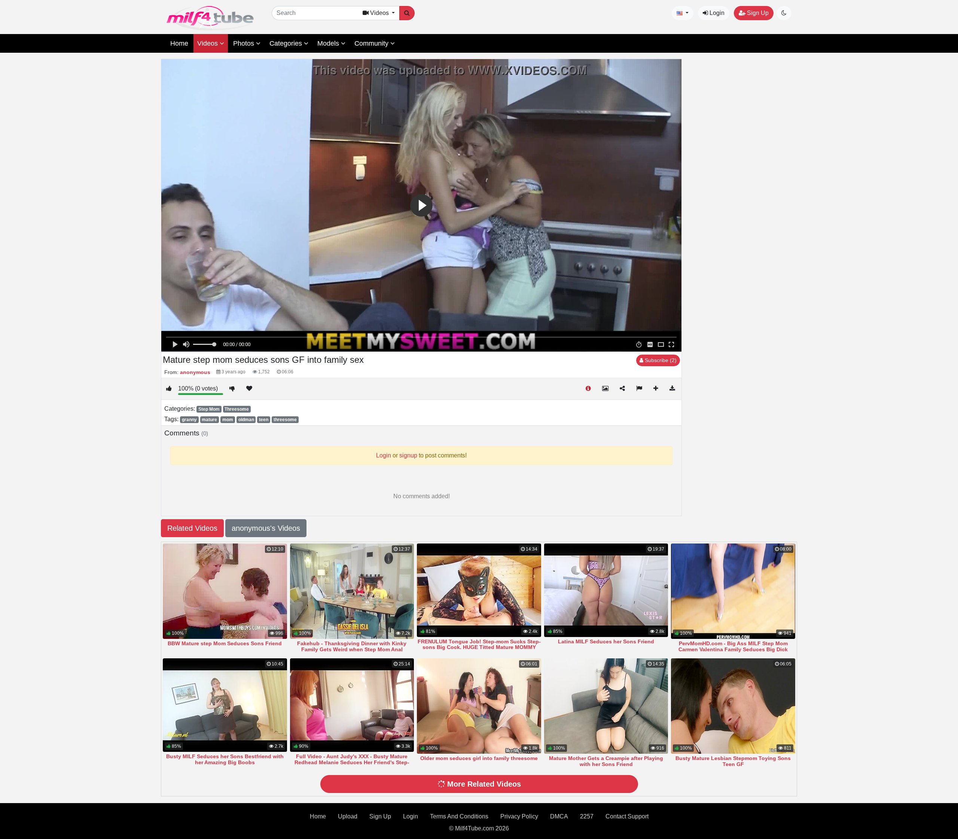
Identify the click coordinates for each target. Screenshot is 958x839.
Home (179, 43)
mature (209, 419)
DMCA (559, 816)
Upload (347, 816)
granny (189, 419)
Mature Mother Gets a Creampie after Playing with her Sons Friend (606, 761)
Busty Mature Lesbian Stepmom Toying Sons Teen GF (733, 761)
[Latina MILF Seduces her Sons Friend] (606, 590)
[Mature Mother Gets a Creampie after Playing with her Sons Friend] (606, 706)
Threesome (237, 409)
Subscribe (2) (660, 360)
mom (227, 419)
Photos (244, 43)
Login (716, 13)
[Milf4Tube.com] (210, 18)
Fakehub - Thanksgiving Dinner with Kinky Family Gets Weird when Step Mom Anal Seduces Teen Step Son (351, 649)
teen (263, 419)
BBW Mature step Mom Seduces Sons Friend (225, 643)
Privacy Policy (519, 816)
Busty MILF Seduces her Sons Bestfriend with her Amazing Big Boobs (225, 759)
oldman (246, 419)
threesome (285, 419)
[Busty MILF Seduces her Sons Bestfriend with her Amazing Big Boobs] (225, 705)
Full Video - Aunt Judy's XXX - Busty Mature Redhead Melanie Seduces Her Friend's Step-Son (352, 762)
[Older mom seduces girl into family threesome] (479, 706)
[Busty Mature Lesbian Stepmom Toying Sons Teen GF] (733, 706)
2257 (587, 816)
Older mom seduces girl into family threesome (479, 758)
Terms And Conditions (459, 816)
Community (372, 43)
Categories (286, 43)
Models (329, 43)
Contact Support (627, 816)
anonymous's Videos (266, 528)
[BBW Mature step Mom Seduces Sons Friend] (225, 591)
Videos (208, 43)
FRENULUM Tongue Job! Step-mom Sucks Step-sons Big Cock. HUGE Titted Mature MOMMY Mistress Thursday (479, 647)
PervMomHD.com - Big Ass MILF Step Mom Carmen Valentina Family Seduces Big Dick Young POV (733, 649)
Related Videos (192, 528)
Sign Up (757, 13)
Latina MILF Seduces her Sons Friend (606, 641)
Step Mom (209, 409)
